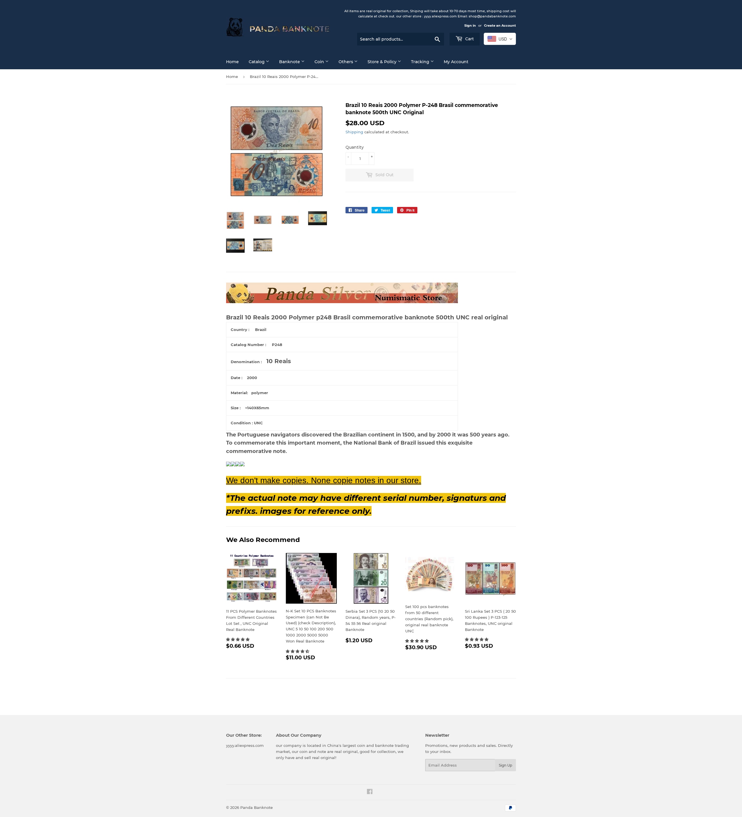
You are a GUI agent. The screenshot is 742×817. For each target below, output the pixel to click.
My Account (456, 61)
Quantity (354, 147)
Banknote (290, 61)
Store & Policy (383, 61)
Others (346, 61)
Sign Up (505, 765)
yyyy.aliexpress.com (245, 745)
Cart (469, 38)
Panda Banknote (256, 807)
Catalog (257, 61)
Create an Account (500, 25)
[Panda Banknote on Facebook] (370, 792)
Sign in (470, 25)
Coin (319, 61)
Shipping (354, 132)
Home (232, 61)
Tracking (420, 61)
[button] (238, 639)
